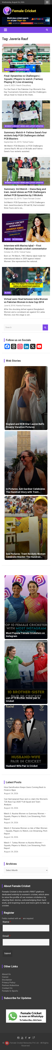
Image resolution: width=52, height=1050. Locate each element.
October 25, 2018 (11, 252)
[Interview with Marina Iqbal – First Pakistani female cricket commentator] (26, 227)
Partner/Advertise (10, 985)
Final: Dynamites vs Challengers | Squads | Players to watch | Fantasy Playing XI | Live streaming (23, 78)
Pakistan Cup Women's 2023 (17, 69)
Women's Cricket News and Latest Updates (24, 126)
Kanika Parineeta (23, 306)
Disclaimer (7, 980)
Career (5, 977)
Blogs (7, 239)
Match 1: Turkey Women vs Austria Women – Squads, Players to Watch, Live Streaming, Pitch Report (25, 845)
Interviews (17, 239)
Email (6, 936)
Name (7, 922)
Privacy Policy (8, 982)
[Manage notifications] (7, 1043)
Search (45, 327)
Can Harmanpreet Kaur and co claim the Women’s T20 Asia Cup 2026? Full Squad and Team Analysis (26, 802)
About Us (6, 974)
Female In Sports (10, 991)
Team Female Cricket (32, 199)
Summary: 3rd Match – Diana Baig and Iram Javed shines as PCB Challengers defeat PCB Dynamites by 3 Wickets (25, 192)
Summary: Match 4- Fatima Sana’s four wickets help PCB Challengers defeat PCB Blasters (25, 135)
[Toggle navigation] (5, 30)
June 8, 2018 (9, 306)
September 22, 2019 (12, 142)
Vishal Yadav (28, 142)
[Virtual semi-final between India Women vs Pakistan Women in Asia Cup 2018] (26, 281)
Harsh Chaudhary (23, 85)
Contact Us (7, 988)
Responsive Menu (47, 2)
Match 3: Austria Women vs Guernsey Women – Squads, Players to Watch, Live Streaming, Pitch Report (25, 816)
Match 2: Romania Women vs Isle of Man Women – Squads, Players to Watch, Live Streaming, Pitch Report (25, 831)
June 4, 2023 (9, 85)
